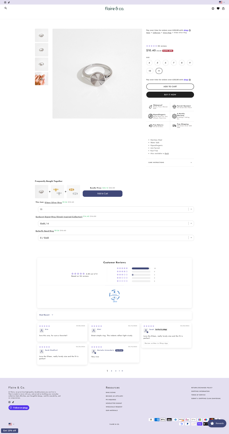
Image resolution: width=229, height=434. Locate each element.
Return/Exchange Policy (201, 388)
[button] (152, 46)
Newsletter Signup (114, 403)
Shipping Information (200, 391)
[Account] (213, 8)
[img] (44, 326)
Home (148, 33)
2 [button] (111, 371)
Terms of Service (198, 395)
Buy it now (170, 94)
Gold (167, 153)
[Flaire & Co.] (114, 8)
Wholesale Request (114, 407)
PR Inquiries (111, 400)
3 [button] (115, 371)
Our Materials (112, 410)
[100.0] (114, 295)
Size (148, 57)
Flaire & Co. (115, 424)
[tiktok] (9, 2)
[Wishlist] (218, 8)
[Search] (5, 8)
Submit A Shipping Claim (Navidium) (206, 398)
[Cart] (223, 8)
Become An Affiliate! (114, 396)
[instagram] (5, 2)
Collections (156, 33)
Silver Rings (167, 33)
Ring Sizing (111, 392)
